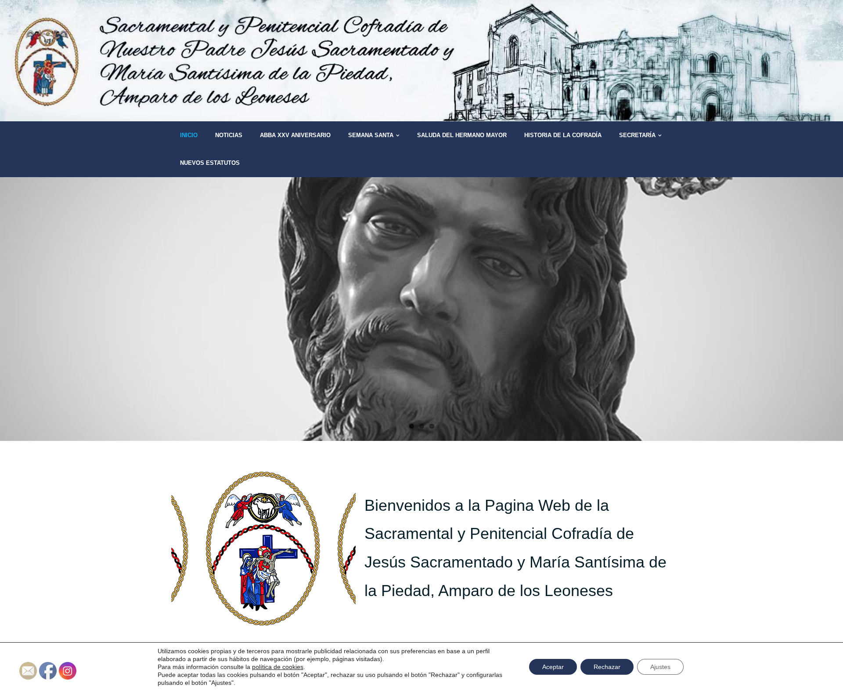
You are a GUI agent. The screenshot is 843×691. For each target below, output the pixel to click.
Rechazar (607, 666)
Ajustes (660, 666)
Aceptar (553, 666)
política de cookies (277, 666)
